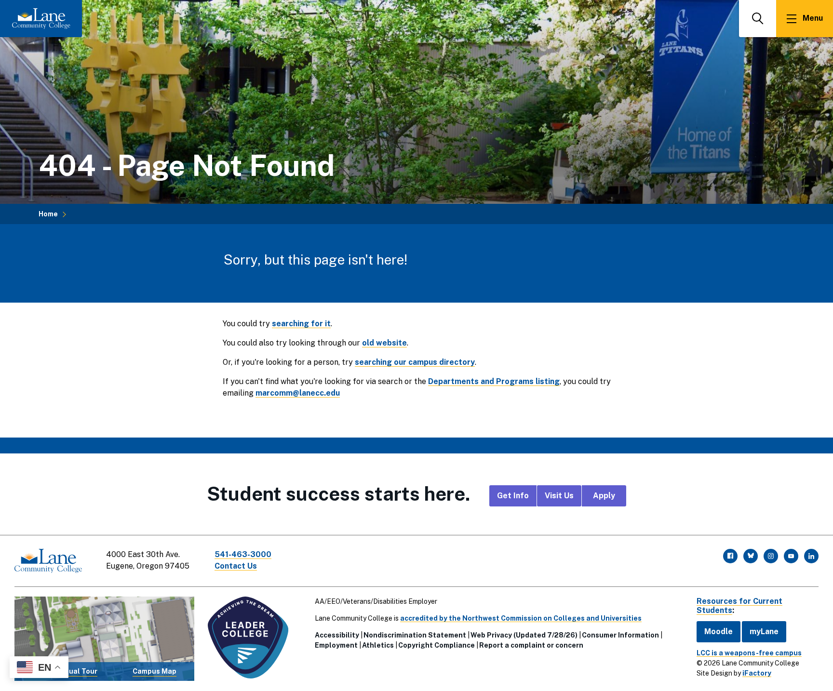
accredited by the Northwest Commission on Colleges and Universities (521, 618)
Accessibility (337, 635)
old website (384, 342)
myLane (764, 631)
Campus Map (154, 671)
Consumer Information (620, 635)
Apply (604, 495)
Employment (336, 645)
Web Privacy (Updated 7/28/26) (524, 635)
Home (48, 214)
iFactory (756, 673)
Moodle (718, 631)
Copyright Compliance (436, 645)
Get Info (513, 495)
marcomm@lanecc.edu (297, 393)
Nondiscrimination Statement (414, 635)
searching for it (301, 323)
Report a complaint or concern (531, 645)
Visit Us (559, 495)
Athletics (378, 645)
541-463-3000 (243, 554)
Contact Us (236, 566)
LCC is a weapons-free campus (749, 653)
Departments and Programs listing (494, 381)
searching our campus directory (415, 362)
